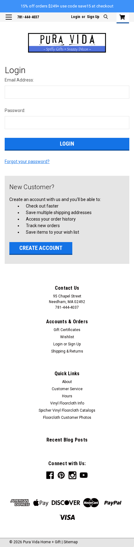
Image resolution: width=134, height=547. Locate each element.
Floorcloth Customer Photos (67, 417)
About (67, 382)
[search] (106, 17)
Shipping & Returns (67, 351)
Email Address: (19, 79)
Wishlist (67, 337)
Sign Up (93, 17)
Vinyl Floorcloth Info (67, 403)
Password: (15, 110)
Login (75, 17)
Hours (67, 396)
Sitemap (71, 542)
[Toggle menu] (8, 21)
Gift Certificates (67, 330)
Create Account (40, 248)
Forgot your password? (27, 161)
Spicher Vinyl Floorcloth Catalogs (67, 410)
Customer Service (67, 389)
